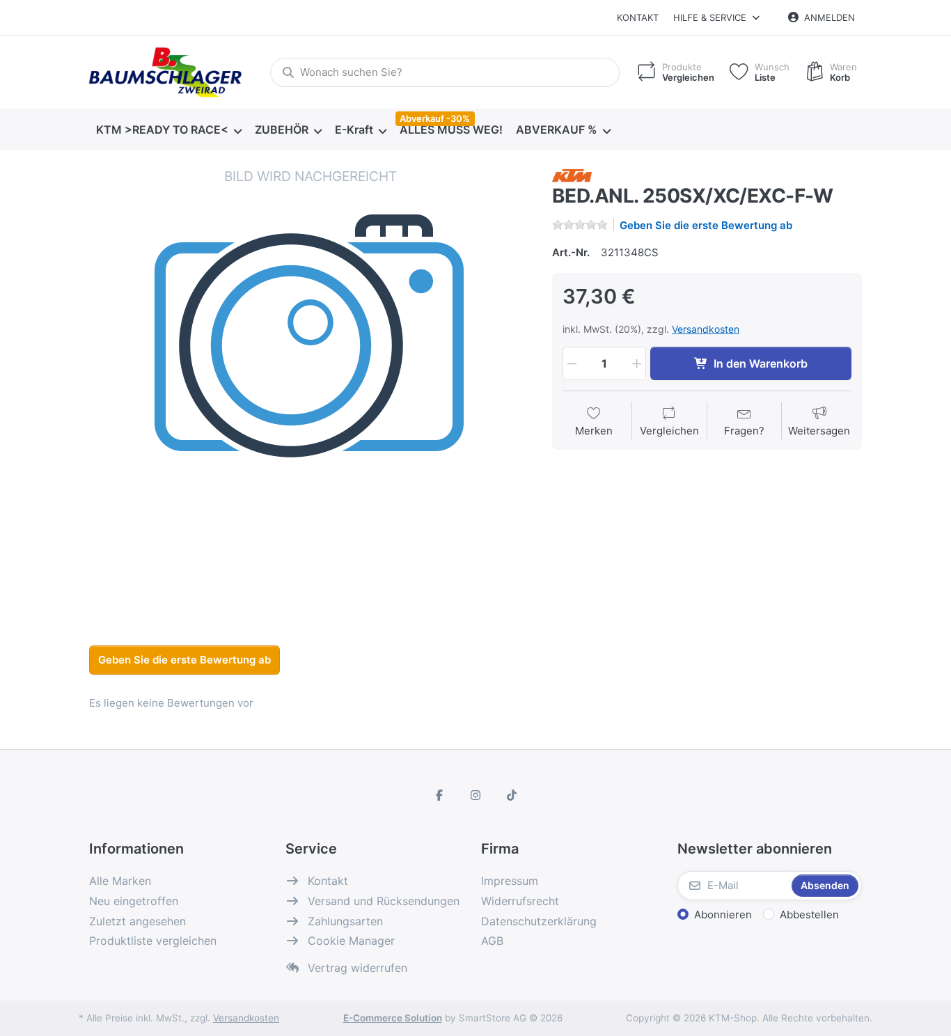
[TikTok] (511, 795)
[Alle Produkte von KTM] (572, 174)
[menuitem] (168, 130)
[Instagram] (475, 795)
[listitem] (310, 388)
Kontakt (638, 17)
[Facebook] (440, 795)
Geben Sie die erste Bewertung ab (706, 225)
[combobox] (445, 72)
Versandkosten (705, 329)
